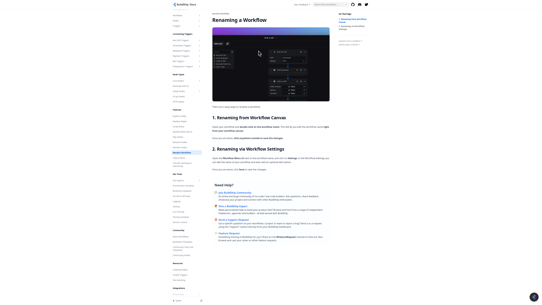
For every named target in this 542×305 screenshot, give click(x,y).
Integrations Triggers (183, 66)
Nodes (176, 20)
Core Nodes (178, 80)
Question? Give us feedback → (350, 41)
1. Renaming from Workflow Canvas (353, 20)
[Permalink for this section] (288, 118)
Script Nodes (179, 96)
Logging (177, 201)
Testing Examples (181, 217)
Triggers (177, 26)
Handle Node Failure (182, 131)
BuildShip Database (182, 191)
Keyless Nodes (179, 116)
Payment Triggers (181, 56)
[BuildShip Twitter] (366, 4)
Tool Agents (178, 180)
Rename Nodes (180, 142)
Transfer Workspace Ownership (182, 164)
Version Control (180, 222)
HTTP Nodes (178, 101)
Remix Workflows (181, 236)
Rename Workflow (182, 152)
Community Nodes (181, 255)
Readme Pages (180, 121)
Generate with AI (181, 86)
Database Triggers (181, 50)
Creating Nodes (180, 269)
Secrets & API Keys (181, 196)
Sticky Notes (178, 126)
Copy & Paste (179, 158)
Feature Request (229, 233)
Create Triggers (180, 275)
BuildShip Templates (182, 241)
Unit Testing (178, 211)
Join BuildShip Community (234, 192)
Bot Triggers (178, 61)
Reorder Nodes (180, 147)
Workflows (177, 15)
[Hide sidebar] (201, 301)
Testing (176, 206)
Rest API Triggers (181, 40)
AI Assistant (178, 294)
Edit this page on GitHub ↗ (349, 44)
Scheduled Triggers (182, 45)
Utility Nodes (179, 91)
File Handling (179, 280)
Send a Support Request (233, 219)
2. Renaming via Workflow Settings (352, 27)
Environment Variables (183, 185)
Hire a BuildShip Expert (232, 206)
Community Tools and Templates (183, 248)
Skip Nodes (178, 137)
